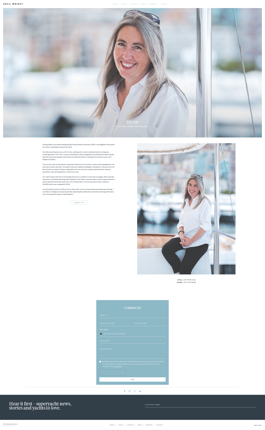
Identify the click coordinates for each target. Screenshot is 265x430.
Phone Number (104, 329)
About (116, 4)
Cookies (259, 425)
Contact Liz (79, 202)
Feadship (153, 4)
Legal (255, 425)
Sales (124, 4)
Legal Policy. (118, 366)
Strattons (9, 426)
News (143, 4)
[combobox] (102, 333)
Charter (133, 4)
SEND (132, 379)
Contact (163, 4)
